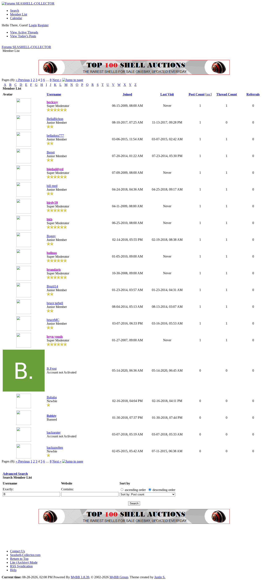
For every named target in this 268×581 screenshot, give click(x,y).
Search (14, 10)
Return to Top (19, 558)
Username (10, 483)
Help (13, 570)
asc (208, 94)
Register (43, 25)
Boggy (51, 236)
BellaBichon (55, 119)
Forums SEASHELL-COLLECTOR (26, 47)
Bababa (52, 397)
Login (33, 25)
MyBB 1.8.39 (80, 577)
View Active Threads (24, 32)
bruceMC (53, 320)
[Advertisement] (78, 536)
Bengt (51, 152)
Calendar (16, 18)
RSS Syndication (21, 566)
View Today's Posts (23, 36)
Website (66, 483)
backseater (54, 432)
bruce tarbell (55, 303)
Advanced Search (15, 473)
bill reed (52, 186)
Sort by (125, 483)
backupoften (55, 447)
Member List (18, 14)
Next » (56, 80)
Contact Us (17, 551)
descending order (164, 490)
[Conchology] (134, 73)
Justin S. (159, 577)
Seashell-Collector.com (25, 555)
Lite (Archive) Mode (23, 562)
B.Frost (52, 368)
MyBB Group (119, 577)
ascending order (135, 490)
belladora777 (55, 135)
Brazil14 (52, 286)
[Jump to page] (72, 80)
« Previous (23, 80)
